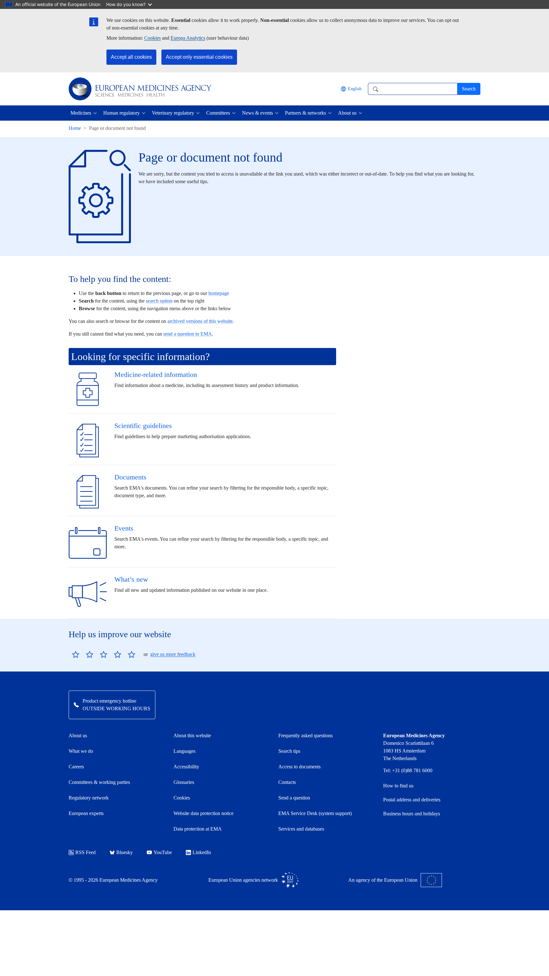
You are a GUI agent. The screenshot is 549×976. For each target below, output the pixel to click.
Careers (76, 766)
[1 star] (76, 654)
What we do (81, 751)
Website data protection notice (203, 813)
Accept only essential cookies (199, 57)
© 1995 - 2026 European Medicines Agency (113, 880)
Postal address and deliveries (411, 799)
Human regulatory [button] (121, 113)
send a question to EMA (187, 334)
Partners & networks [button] (305, 113)
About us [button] (347, 113)
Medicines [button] (81, 113)
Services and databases (301, 829)
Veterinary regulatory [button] (173, 113)
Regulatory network (89, 797)
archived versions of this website (200, 321)
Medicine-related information (155, 374)
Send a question (294, 797)
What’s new (131, 579)
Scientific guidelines (143, 426)
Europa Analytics (188, 38)
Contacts (287, 782)
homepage (218, 293)
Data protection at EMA (197, 829)
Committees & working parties (99, 782)
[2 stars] (83, 654)
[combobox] (412, 89)
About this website (192, 735)
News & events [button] (257, 113)
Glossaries (183, 782)
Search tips (289, 751)
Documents (130, 477)
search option (159, 301)
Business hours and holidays (411, 813)
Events (123, 528)
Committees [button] (218, 113)
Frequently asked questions (305, 735)
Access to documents (299, 766)
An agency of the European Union (382, 880)
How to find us (398, 785)
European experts (86, 813)
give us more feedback (172, 654)
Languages (184, 751)
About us (78, 735)
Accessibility (186, 766)
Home (75, 128)
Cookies (152, 38)
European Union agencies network (243, 880)
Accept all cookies (131, 57)
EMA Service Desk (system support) (315, 813)
